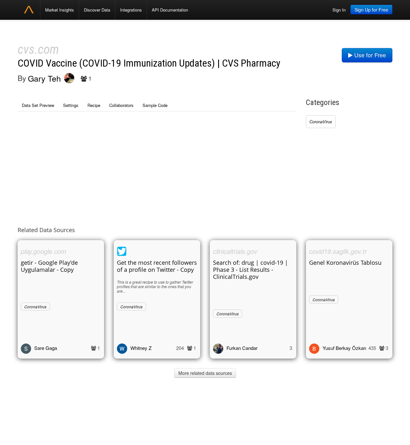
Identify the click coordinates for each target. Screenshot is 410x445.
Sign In (339, 10)
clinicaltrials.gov (235, 251)
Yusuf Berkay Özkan (344, 347)
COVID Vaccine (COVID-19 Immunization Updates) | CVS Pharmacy (149, 63)
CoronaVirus (320, 121)
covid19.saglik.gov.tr (338, 251)
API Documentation (170, 10)
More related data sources (205, 373)
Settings (70, 105)
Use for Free (369, 55)
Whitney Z (141, 347)
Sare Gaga (45, 347)
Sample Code (155, 105)
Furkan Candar (242, 347)
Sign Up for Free (371, 9)
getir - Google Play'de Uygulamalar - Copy (49, 266)
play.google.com (43, 251)
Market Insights (59, 10)
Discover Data (97, 10)
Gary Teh (44, 78)
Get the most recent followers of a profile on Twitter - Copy (157, 266)
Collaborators (121, 105)
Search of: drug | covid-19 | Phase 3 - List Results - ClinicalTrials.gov (250, 269)
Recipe (93, 105)
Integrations (131, 10)
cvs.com (38, 49)
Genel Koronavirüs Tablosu (345, 262)
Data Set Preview (38, 105)
